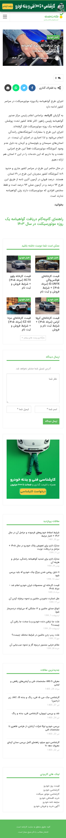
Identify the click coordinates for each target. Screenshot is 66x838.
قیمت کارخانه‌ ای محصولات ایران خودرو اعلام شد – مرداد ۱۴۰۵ (34, 587)
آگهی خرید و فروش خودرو (46, 806)
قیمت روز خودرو (51, 786)
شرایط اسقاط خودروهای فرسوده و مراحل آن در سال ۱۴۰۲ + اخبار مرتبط (33, 534)
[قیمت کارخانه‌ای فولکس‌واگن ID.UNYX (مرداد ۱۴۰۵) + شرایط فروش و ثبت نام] (47, 264)
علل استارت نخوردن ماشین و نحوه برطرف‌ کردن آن (34, 599)
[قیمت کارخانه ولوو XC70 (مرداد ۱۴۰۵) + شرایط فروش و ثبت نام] (19, 264)
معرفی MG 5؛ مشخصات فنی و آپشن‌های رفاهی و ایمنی (34, 683)
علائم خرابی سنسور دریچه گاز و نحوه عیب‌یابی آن (34, 645)
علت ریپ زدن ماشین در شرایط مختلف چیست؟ (35, 635)
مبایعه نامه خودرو (51, 802)
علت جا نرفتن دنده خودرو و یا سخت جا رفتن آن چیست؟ (34, 623)
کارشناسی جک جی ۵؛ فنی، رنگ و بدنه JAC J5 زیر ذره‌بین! (33, 699)
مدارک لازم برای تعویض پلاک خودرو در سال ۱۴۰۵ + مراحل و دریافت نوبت (34, 547)
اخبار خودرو (53, 37)
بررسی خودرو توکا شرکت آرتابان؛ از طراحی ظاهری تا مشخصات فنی (34, 728)
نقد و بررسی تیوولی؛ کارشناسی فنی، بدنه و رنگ (35, 714)
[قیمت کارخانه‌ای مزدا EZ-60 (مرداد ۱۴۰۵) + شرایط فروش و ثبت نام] (19, 305)
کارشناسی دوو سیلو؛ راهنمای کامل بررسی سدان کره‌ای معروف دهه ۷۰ (33, 744)
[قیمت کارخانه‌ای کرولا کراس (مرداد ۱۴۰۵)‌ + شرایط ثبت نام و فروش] (47, 305)
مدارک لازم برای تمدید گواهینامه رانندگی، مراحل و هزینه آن (35, 560)
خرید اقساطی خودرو (49, 798)
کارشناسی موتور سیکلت (47, 794)
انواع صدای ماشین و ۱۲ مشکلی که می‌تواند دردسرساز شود (33, 610)
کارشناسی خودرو (51, 790)
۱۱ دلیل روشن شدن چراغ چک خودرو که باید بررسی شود (34, 573)
